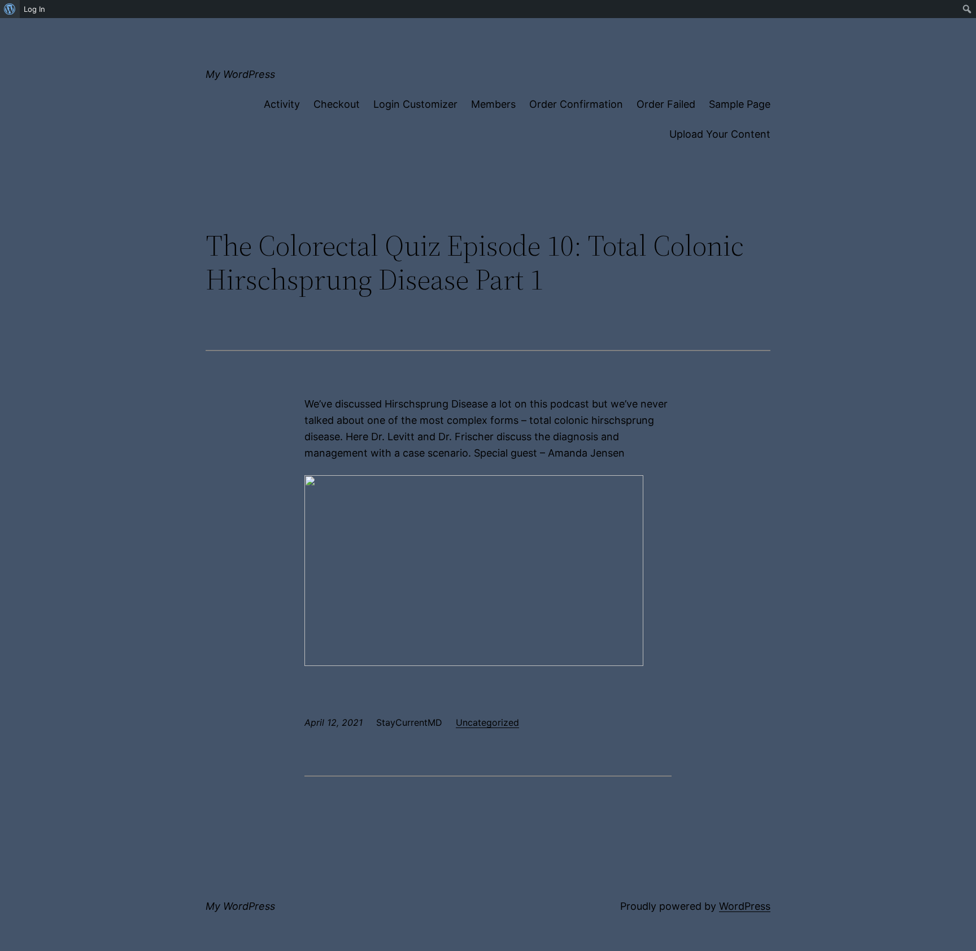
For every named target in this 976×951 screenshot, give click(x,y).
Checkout (336, 104)
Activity (282, 104)
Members (493, 104)
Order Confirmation (576, 104)
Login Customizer (415, 104)
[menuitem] (10, 9)
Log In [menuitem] (34, 9)
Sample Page (739, 104)
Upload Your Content (719, 134)
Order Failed (666, 104)
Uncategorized (487, 722)
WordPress (744, 906)
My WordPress (240, 74)
